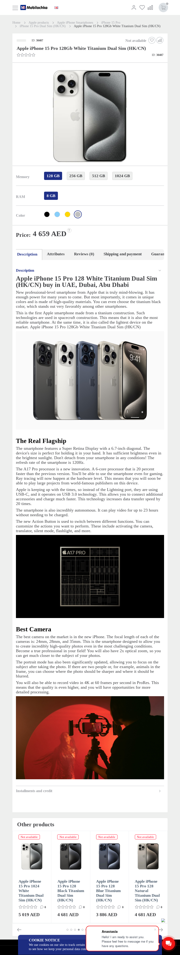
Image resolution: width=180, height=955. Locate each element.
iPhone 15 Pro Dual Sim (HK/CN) (43, 26)
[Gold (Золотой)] (67, 214)
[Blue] (57, 214)
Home (16, 22)
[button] (89, 117)
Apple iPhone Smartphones (75, 22)
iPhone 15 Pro (110, 22)
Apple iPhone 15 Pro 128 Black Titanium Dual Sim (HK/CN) (70, 890)
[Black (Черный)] (47, 214)
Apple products (39, 22)
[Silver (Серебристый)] (78, 214)
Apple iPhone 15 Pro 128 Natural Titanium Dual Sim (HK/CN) (147, 890)
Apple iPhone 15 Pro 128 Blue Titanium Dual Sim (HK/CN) (108, 890)
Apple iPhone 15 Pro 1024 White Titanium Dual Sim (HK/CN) (31, 890)
